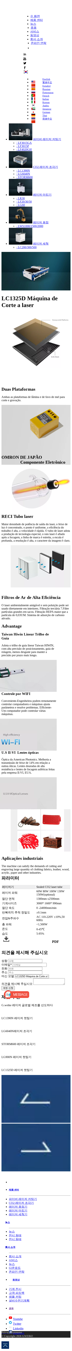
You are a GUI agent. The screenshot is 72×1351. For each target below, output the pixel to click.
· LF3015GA (24, 142)
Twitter (17, 1323)
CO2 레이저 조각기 (45, 166)
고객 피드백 (16, 1292)
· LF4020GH (24, 149)
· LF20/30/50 (24, 201)
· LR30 (20, 198)
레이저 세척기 (18, 1214)
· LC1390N (23, 170)
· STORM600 (24, 177)
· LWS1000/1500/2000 (29, 226)
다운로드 (15, 1267)
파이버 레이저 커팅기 (47, 139)
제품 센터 (36, 20)
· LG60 (20, 204)
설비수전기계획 (19, 1300)
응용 (34, 27)
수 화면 (35, 16)
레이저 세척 (41, 243)
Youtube (18, 1319)
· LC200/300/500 (26, 247)
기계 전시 (15, 1289)
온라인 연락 (38, 43)
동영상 (34, 35)
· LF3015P (22, 146)
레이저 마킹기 (42, 194)
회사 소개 (36, 39)
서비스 (34, 31)
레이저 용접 (41, 222)
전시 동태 (15, 1235)
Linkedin (18, 1328)
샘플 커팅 (15, 1296)
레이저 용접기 (18, 1206)
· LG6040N (23, 173)
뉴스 (33, 23)
